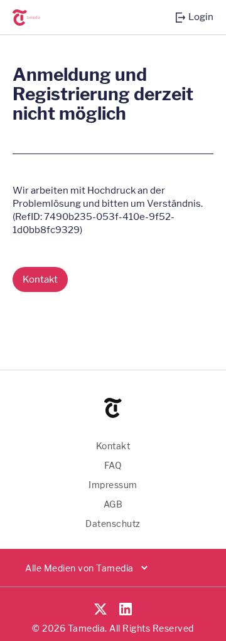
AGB (113, 504)
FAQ (113, 465)
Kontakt (113, 445)
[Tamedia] (34, 17)
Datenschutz (113, 523)
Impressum (113, 484)
